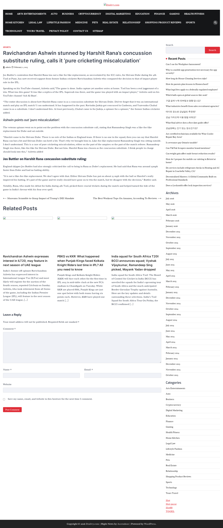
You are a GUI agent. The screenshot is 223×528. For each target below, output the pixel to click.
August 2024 (171, 320)
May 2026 (170, 204)
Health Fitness (194, 13)
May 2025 (170, 270)
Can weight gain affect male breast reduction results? (190, 153)
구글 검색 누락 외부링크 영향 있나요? (183, 100)
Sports (190, 22)
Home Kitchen (14, 22)
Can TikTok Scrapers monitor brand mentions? (188, 148)
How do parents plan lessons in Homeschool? (187, 84)
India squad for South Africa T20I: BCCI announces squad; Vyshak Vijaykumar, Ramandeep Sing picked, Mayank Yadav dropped (135, 263)
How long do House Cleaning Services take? (186, 78)
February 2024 (172, 353)
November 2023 (173, 369)
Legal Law (35, 22)
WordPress (150, 523)
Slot (168, 500)
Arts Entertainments (31, 13)
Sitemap (98, 31)
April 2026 (170, 209)
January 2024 (172, 358)
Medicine (81, 22)
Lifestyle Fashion (59, 22)
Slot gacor (171, 504)
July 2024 (170, 325)
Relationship (131, 22)
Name (7, 369)
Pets (95, 22)
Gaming (174, 13)
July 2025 (170, 259)
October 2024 (172, 309)
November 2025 (173, 237)
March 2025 (171, 281)
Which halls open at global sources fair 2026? (186, 95)
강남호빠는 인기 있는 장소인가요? (182, 128)
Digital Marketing (118, 13)
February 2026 (172, 220)
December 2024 (173, 297)
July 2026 (170, 198)
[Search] (215, 22)
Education (142, 13)
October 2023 (172, 375)
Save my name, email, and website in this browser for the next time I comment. (50, 398)
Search (169, 44)
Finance (159, 13)
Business (68, 13)
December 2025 (173, 231)
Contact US (80, 31)
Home (9, 13)
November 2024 (173, 303)
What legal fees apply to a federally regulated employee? (192, 89)
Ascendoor (123, 523)
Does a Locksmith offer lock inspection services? (189, 185)
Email (88, 369)
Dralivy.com (92, 523)
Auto (54, 13)
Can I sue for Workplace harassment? (183, 64)
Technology (13, 31)
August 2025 (171, 253)
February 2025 (172, 286)
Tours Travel (36, 31)
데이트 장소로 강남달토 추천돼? (181, 111)
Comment (9, 328)
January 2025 (171, 292)
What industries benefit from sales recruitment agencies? (192, 106)
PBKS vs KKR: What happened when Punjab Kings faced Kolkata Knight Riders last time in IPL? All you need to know (80, 263)
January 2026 (172, 226)
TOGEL (170, 511)
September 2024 (173, 314)
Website (7, 384)
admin (8, 67)
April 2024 (170, 342)
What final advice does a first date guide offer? (187, 122)
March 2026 (171, 215)
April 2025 (170, 275)
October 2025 (172, 242)
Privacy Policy (59, 31)
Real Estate (110, 22)
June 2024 (170, 331)
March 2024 (171, 347)
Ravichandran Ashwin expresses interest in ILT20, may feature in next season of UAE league (26, 261)
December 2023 (173, 364)
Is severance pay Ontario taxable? (182, 142)
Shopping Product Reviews (163, 22)
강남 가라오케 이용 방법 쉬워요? (181, 117)
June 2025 (170, 264)
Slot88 (169, 507)
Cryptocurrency (89, 13)
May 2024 (170, 336)
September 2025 (173, 248)
